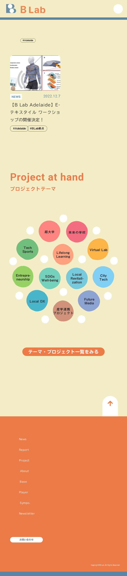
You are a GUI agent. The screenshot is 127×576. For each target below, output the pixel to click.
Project (24, 462)
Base (23, 483)
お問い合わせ (27, 539)
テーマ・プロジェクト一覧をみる (63, 351)
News (23, 441)
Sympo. (25, 505)
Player (23, 494)
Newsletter (27, 515)
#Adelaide (19, 128)
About (24, 473)
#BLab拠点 (37, 128)
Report (24, 452)
